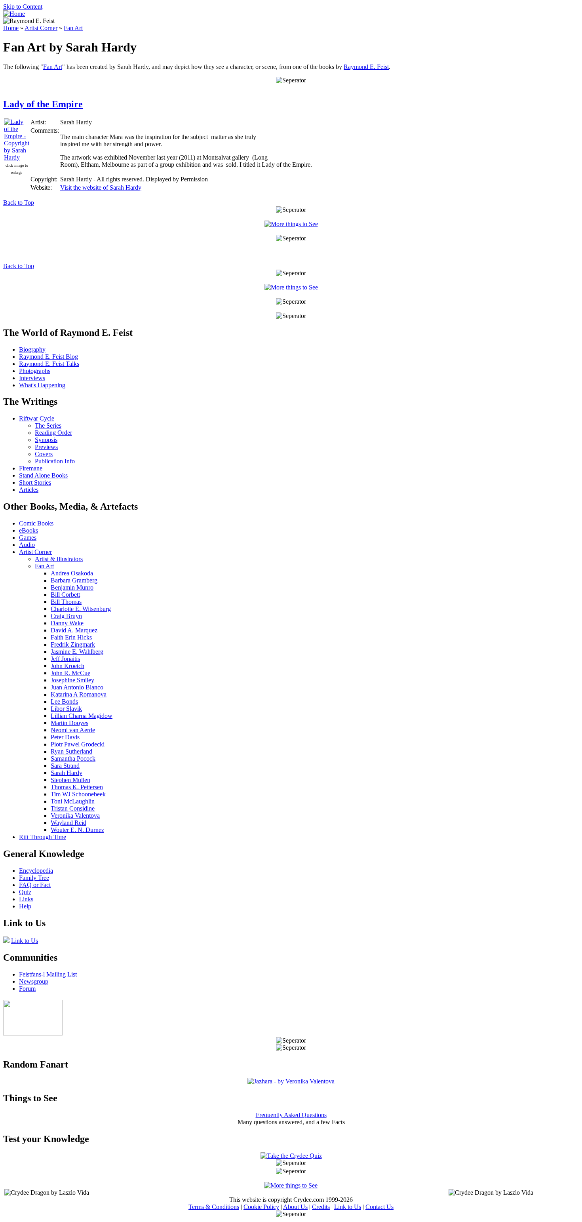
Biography (32, 349)
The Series (48, 425)
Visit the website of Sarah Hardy (100, 187)
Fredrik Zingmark (73, 644)
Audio (27, 544)
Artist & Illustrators (59, 559)
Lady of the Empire (43, 104)
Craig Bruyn (66, 616)
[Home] (14, 13)
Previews (46, 446)
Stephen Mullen (70, 780)
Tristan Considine (73, 808)
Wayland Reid (68, 822)
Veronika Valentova (75, 815)
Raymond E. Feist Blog (48, 356)
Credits (321, 1206)
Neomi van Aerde (73, 730)
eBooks (28, 530)
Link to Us (24, 940)
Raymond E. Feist (366, 66)
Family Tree (34, 877)
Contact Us (379, 1206)
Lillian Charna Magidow (81, 715)
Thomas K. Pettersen (77, 787)
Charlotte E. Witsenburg (81, 608)
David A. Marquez (74, 630)
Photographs (34, 370)
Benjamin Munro (72, 587)
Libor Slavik (66, 708)
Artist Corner (41, 28)
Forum (27, 988)
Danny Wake (67, 623)
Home (11, 28)
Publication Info (55, 461)
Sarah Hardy (66, 772)
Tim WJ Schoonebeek (78, 794)
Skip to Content (22, 6)
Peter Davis (65, 737)
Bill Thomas (66, 601)
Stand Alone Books (43, 475)
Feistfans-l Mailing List (48, 974)
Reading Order (53, 432)
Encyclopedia (36, 870)
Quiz (25, 892)
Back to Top (18, 202)
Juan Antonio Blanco (77, 687)
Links (26, 899)
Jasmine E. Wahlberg (77, 651)
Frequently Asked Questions (291, 1115)
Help (25, 906)
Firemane (30, 468)
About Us (295, 1206)
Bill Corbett (65, 594)
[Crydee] (33, 1033)
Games (27, 537)
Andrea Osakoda (72, 573)
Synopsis (46, 439)
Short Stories (35, 482)
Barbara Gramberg (74, 580)
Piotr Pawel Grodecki (78, 744)
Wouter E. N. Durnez (77, 829)
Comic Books (36, 523)
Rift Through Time (42, 837)
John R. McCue (70, 673)
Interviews (32, 378)
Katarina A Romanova (79, 694)
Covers (44, 454)
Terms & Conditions (213, 1206)
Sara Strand (65, 765)
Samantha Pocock (73, 758)
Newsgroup (33, 981)
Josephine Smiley (72, 680)
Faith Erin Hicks (71, 637)
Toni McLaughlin (73, 801)
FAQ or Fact (35, 884)
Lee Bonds (64, 701)
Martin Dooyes (69, 722)
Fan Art (73, 28)
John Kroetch (67, 665)
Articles (28, 489)
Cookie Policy (261, 1206)
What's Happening (42, 385)
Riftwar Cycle (36, 418)
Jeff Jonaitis (65, 658)
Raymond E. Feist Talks (49, 363)
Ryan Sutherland (71, 751)
